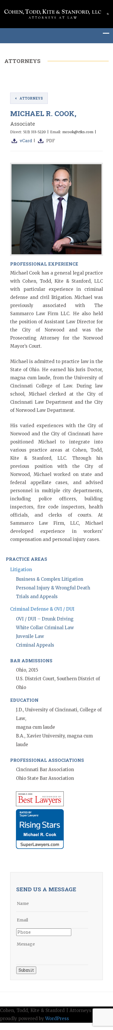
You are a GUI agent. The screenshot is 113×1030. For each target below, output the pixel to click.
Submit (26, 970)
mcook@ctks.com (77, 132)
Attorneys (31, 98)
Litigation (21, 569)
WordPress (57, 1018)
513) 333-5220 (34, 132)
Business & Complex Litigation (49, 579)
